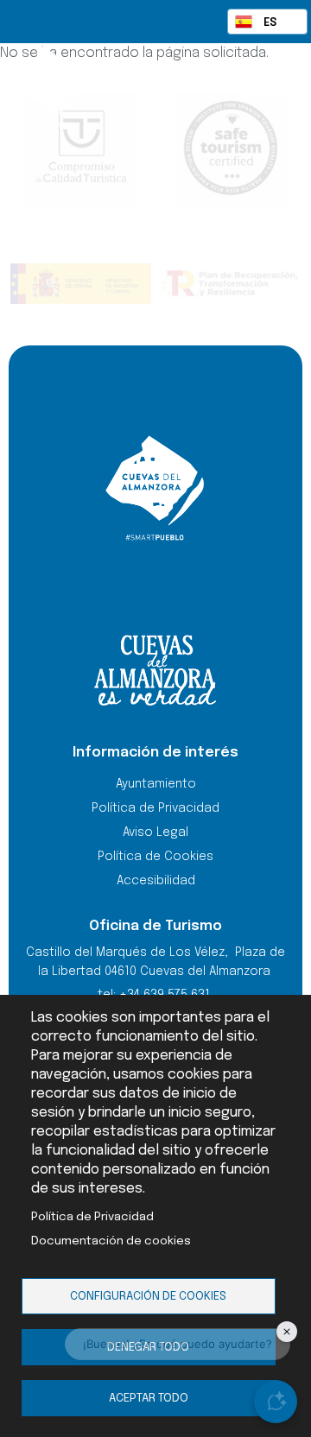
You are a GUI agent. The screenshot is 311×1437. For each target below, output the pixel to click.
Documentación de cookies (111, 1241)
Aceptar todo (148, 1398)
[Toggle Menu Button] (261, 84)
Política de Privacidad (92, 1217)
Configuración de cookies (148, 1296)
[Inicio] (78, 86)
